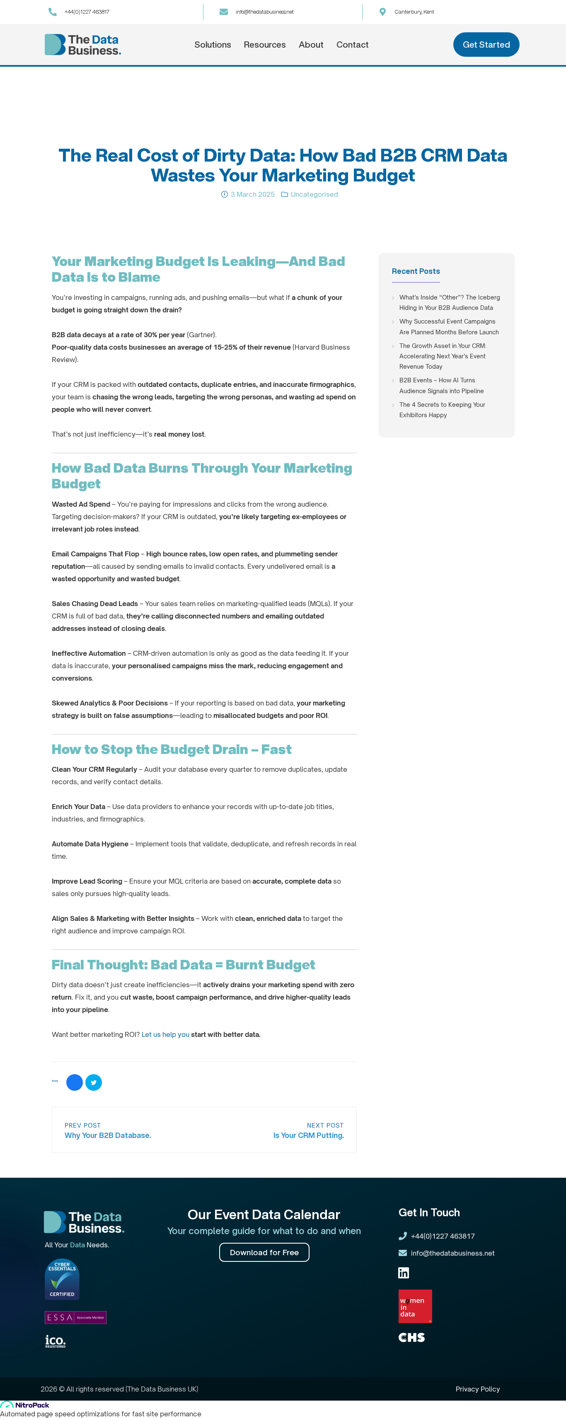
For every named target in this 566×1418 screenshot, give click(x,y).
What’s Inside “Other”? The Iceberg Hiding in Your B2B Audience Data (449, 302)
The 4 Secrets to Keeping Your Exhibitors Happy (442, 409)
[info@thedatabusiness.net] (224, 12)
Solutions (212, 44)
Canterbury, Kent (414, 11)
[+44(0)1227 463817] (52, 12)
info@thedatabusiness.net (265, 11)
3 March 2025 (253, 194)
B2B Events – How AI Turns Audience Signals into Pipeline (441, 385)
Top (546, 1398)
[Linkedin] (403, 1273)
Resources (265, 44)
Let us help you (166, 1034)
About (311, 44)
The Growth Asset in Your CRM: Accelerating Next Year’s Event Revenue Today (442, 356)
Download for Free (264, 1252)
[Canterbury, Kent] (383, 12)
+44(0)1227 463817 (87, 11)
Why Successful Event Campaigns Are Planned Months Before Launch (449, 326)
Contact (352, 44)
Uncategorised (314, 194)
